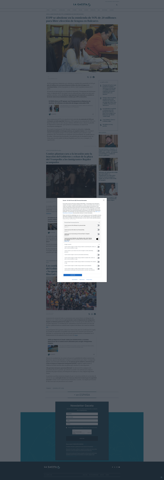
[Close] (104, 200)
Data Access (82, 279)
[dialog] (82, 240)
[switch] (98, 225)
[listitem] (82, 222)
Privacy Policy (89, 279)
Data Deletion (75, 279)
